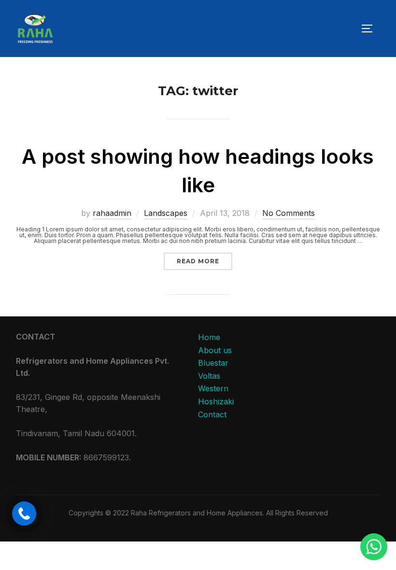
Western (213, 388)
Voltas (209, 376)
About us (215, 350)
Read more (204, 261)
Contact (212, 414)
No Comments (288, 213)
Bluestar (213, 363)
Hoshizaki (216, 401)
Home (209, 337)
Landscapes (165, 213)
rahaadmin (112, 213)
